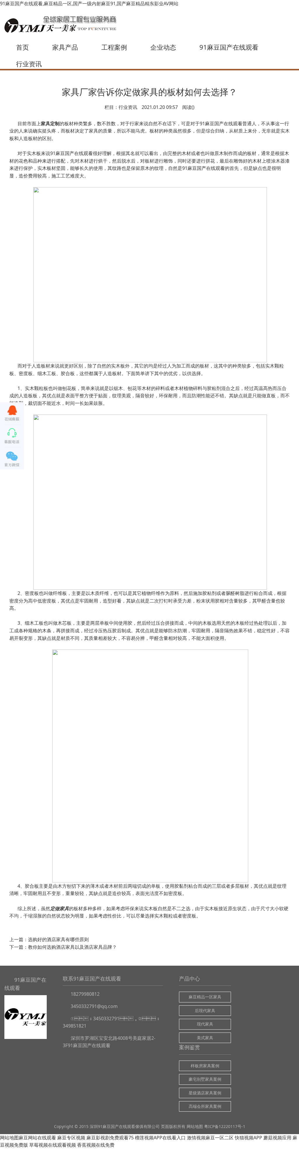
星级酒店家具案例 (205, 1093)
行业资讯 (29, 63)
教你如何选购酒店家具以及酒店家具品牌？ (72, 947)
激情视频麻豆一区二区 (210, 1137)
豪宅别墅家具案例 (205, 1079)
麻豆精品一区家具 (205, 997)
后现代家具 (205, 1010)
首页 (22, 47)
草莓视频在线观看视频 (52, 1145)
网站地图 (195, 1126)
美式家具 (205, 1037)
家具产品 (65, 47)
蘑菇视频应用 (277, 1137)
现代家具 (205, 1024)
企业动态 (163, 47)
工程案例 (114, 47)
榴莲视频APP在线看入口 (160, 1137)
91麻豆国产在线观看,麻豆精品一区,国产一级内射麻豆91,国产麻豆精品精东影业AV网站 (89, 3)
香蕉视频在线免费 (95, 1145)
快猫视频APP (248, 1137)
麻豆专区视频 (71, 1137)
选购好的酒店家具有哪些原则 (58, 939)
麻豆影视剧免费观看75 (110, 1137)
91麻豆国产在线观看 (228, 47)
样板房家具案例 (205, 1065)
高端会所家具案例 (205, 1106)
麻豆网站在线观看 (37, 1137)
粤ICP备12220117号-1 (224, 1126)
